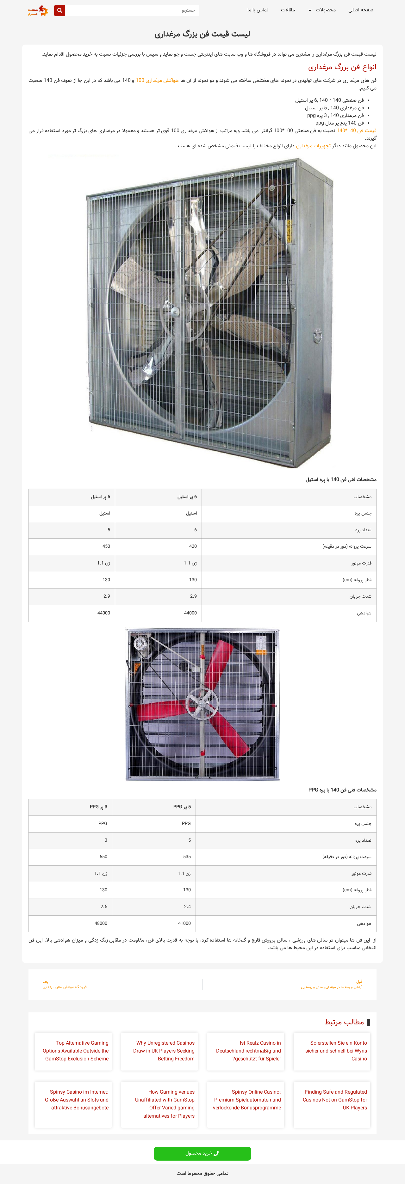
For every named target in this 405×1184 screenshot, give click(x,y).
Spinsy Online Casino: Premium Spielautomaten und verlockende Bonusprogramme (247, 1100)
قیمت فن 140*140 (357, 131)
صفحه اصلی (360, 10)
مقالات (288, 10)
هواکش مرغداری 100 (157, 81)
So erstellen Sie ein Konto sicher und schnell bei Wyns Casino (336, 1051)
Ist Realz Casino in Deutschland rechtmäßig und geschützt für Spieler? (248, 1051)
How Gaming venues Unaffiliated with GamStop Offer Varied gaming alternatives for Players (165, 1104)
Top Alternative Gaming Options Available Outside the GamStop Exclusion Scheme (76, 1051)
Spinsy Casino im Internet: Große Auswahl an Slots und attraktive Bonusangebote (77, 1100)
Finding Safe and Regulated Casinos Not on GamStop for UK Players (335, 1100)
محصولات (326, 10)
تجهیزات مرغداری (313, 146)
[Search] (59, 10)
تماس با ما (257, 10)
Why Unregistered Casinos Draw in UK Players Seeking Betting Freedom (164, 1051)
